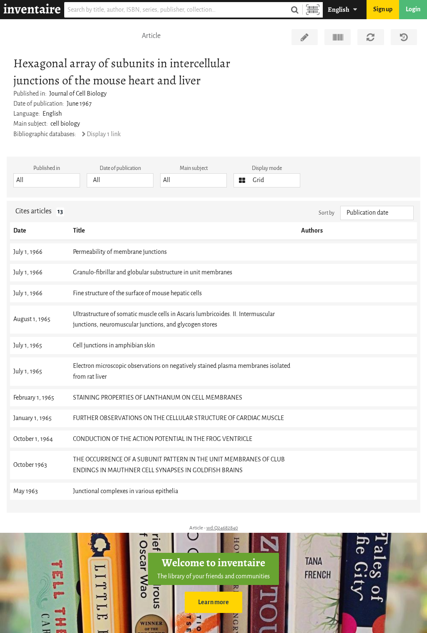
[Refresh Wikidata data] (370, 37)
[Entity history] (404, 37)
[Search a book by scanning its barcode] (313, 10)
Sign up (382, 9)
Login (413, 9)
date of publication (120, 168)
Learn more (213, 602)
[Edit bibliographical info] (304, 37)
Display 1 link (104, 134)
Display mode (267, 168)
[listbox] (46, 180)
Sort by (326, 212)
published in (46, 168)
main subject (194, 168)
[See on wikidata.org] (337, 37)
